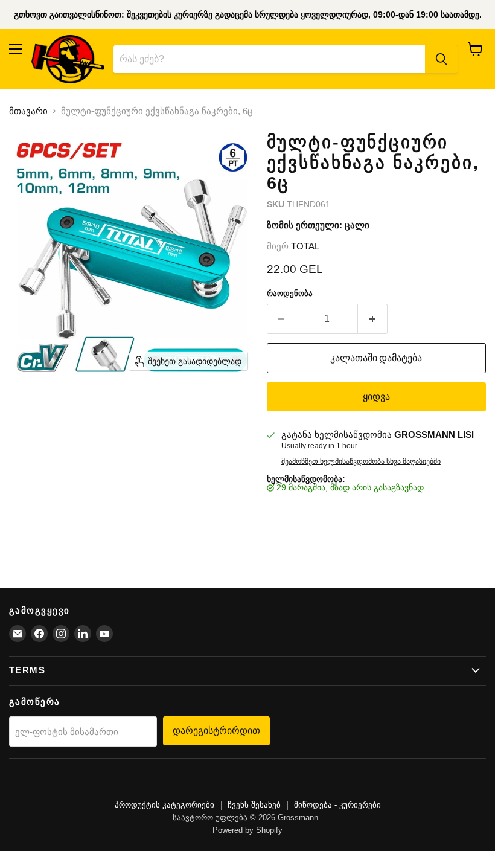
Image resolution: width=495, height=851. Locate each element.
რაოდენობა (290, 293)
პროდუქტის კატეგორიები (164, 804)
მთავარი (28, 111)
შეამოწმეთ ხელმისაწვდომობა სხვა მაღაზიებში (361, 461)
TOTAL (305, 246)
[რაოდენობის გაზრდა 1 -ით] (373, 319)
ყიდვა (376, 396)
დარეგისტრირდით (216, 730)
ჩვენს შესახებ (254, 804)
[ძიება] (441, 59)
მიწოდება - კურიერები (337, 804)
